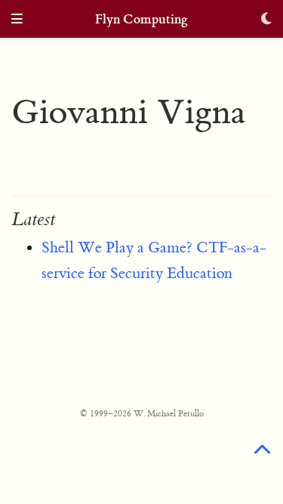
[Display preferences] (266, 20)
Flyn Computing (141, 19)
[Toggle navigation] (17, 20)
